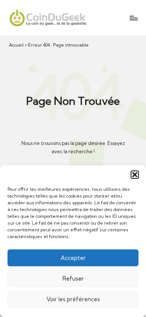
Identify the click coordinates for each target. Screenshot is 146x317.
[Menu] (133, 18)
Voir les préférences (73, 299)
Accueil (16, 45)
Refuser (73, 278)
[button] (135, 174)
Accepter (73, 257)
